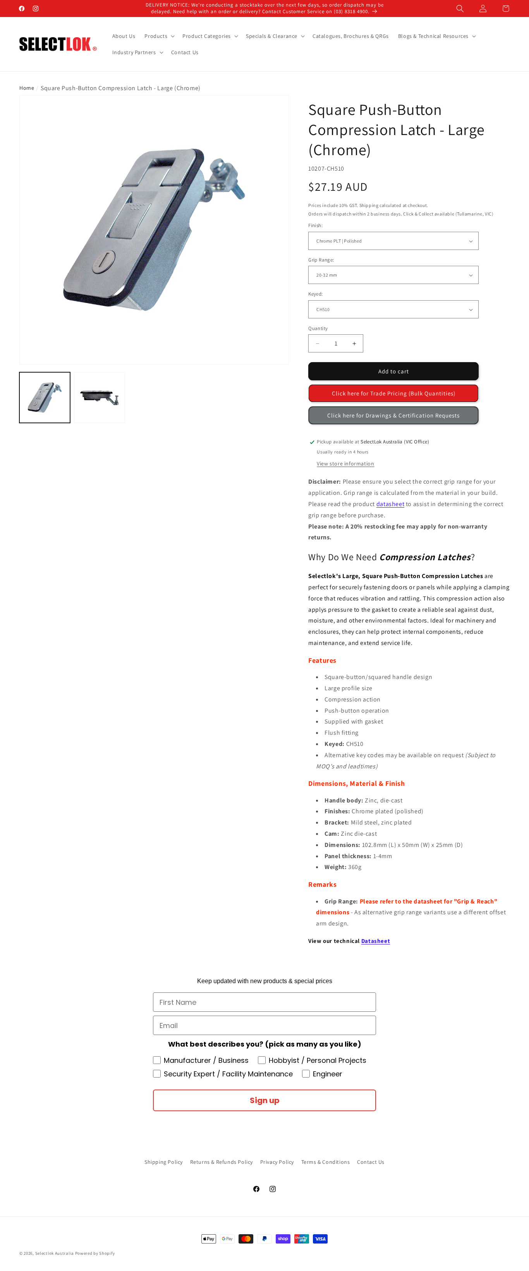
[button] (460, 8)
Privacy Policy (277, 1161)
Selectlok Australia (54, 1253)
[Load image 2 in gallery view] (99, 397)
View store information (345, 463)
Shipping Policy (163, 1161)
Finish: (315, 225)
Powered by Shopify (95, 1253)
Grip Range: (321, 260)
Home (26, 87)
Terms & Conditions (325, 1161)
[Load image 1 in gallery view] (44, 397)
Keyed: (315, 294)
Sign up (265, 1100)
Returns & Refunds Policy (221, 1161)
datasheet (390, 504)
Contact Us (371, 1161)
